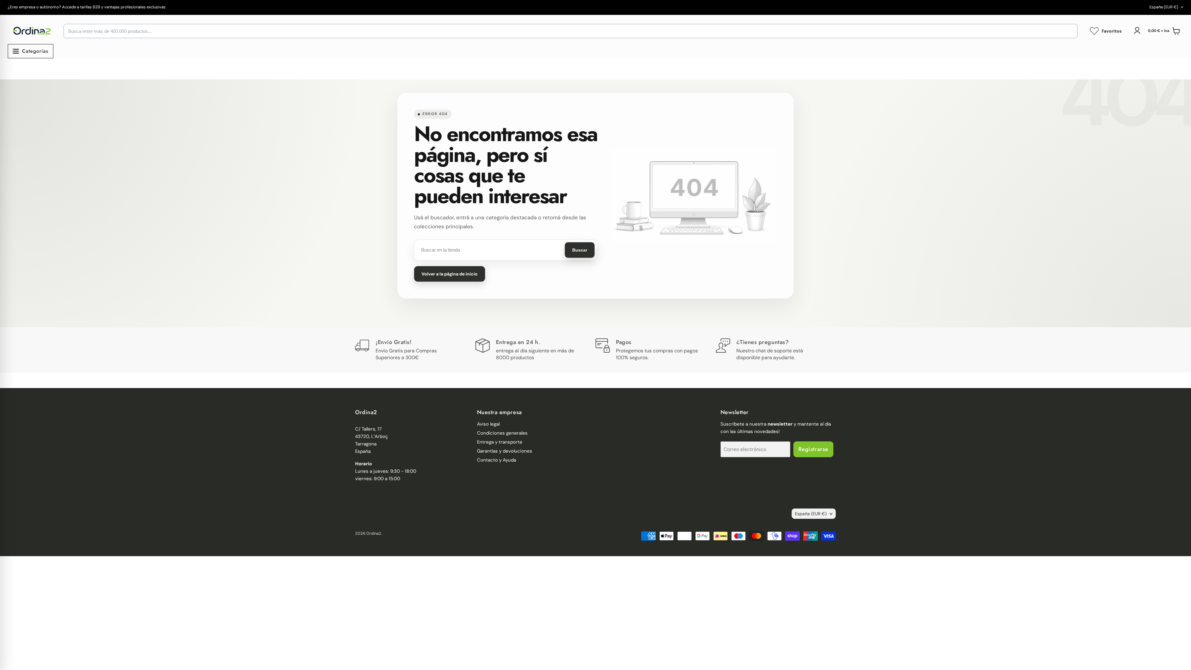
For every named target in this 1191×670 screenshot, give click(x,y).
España (1163, 7)
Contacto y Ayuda (496, 460)
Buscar (579, 250)
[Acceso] (1137, 30)
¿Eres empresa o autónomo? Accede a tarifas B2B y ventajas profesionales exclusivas (87, 7)
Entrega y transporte (499, 442)
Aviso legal (488, 424)
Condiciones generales (502, 433)
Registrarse (813, 449)
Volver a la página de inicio (450, 274)
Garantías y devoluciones (504, 451)
